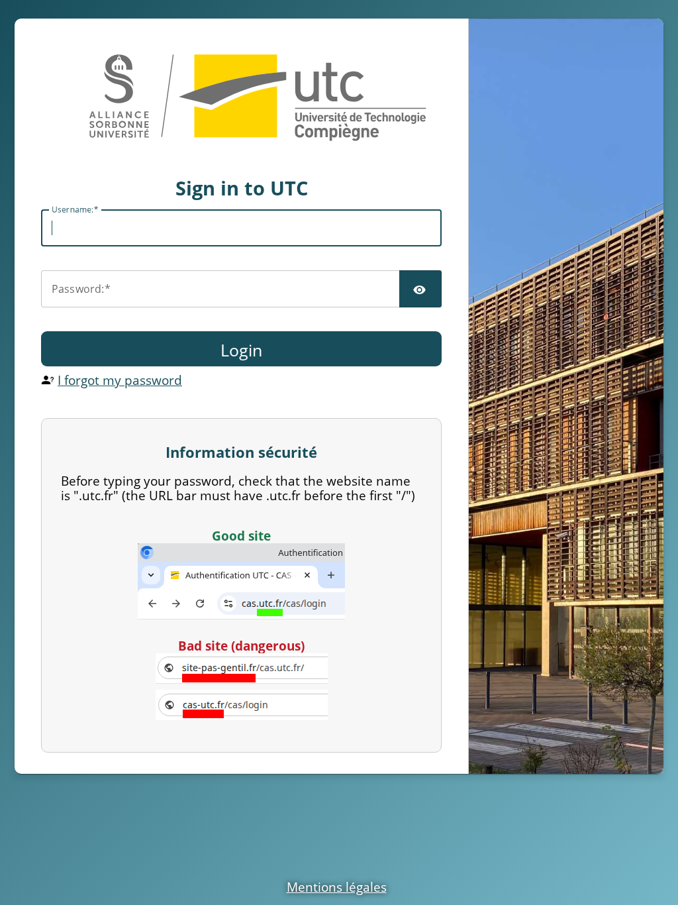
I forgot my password (120, 380)
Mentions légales (337, 887)
